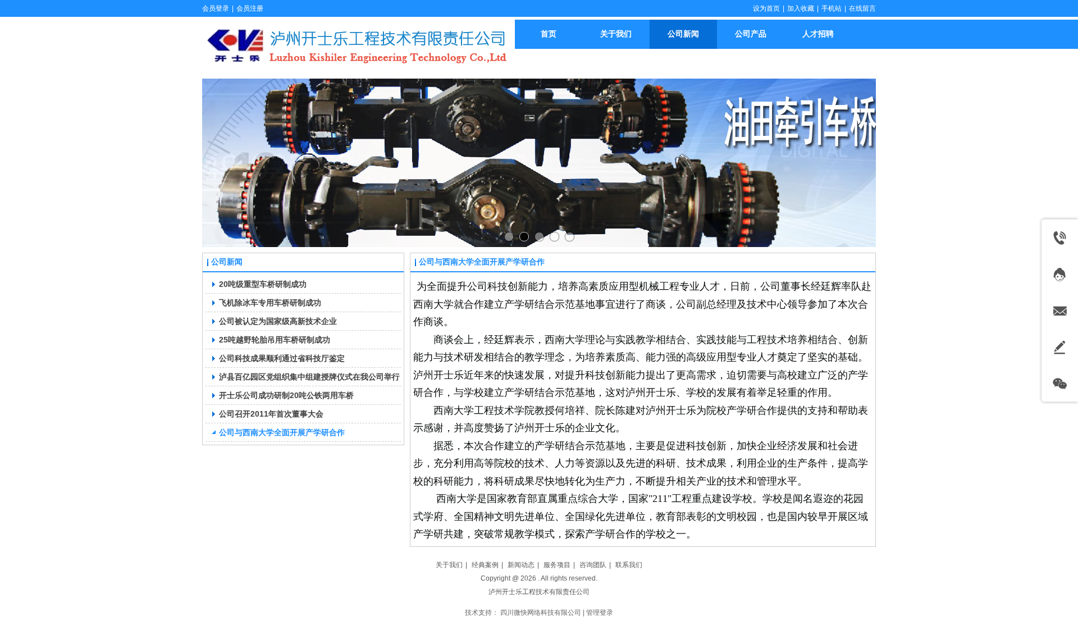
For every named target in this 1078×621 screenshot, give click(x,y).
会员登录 (215, 8)
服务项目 (556, 565)
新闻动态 (521, 565)
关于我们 (449, 565)
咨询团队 (592, 565)
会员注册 (249, 8)
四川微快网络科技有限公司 (540, 613)
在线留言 (862, 8)
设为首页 (766, 8)
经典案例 (485, 565)
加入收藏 (800, 8)
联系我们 (628, 565)
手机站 (831, 8)
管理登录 (599, 613)
